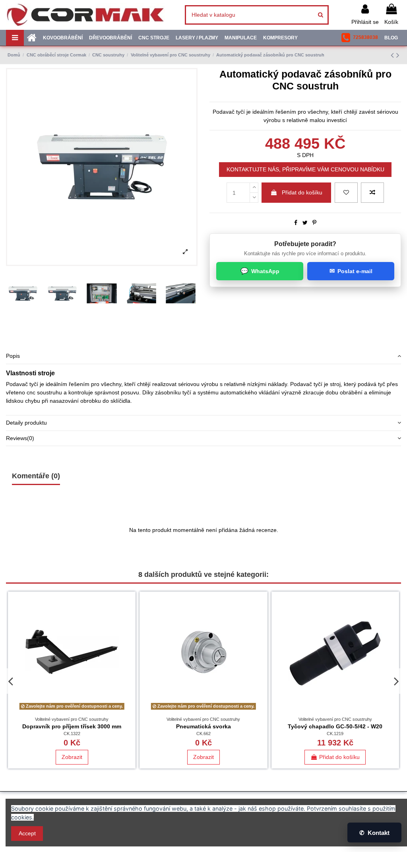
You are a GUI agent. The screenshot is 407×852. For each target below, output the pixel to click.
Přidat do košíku (302, 192)
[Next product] (397, 55)
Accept (27, 833)
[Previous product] (393, 55)
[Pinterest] (314, 222)
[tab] (203, 356)
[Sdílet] (295, 222)
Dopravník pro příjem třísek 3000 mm (71, 726)
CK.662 (203, 733)
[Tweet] (305, 222)
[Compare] (130, 617)
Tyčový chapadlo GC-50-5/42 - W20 (335, 726)
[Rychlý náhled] (130, 631)
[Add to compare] (372, 192)
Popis (13, 356)
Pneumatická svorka (203, 726)
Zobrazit (72, 757)
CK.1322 (72, 733)
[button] (359, 38)
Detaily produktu (26, 422)
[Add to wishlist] (346, 192)
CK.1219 (335, 733)
